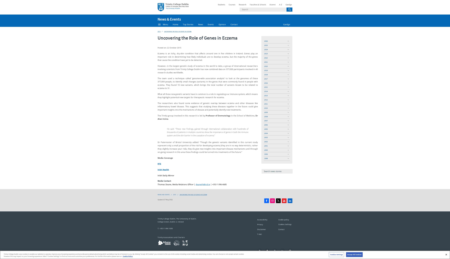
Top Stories (188, 24)
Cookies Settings (285, 224)
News (200, 24)
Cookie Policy (128, 256)
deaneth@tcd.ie (203, 184)
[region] (225, 255)
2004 (266, 133)
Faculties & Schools (258, 4)
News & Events (169, 19)
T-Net (259, 234)
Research (242, 4)
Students (221, 4)
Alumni (273, 4)
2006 (266, 125)
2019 (266, 70)
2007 (266, 121)
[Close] (446, 254)
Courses (232, 4)
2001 (266, 146)
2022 (266, 58)
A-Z (280, 4)
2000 (266, 150)
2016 (266, 83)
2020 (266, 66)
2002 (266, 142)
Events (211, 24)
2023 (266, 54)
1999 (266, 154)
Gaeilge (289, 4)
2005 (266, 129)
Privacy (260, 224)
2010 (266, 108)
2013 (266, 95)
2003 (266, 137)
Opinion (222, 24)
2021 (266, 62)
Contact (234, 24)
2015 (159, 31)
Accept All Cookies (354, 254)
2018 (266, 74)
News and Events (164, 194)
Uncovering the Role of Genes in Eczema (177, 31)
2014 (266, 91)
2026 (266, 41)
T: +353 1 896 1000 (165, 228)
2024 (266, 49)
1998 (266, 158)
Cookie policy (283, 220)
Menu (165, 24)
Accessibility (262, 220)
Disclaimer (261, 229)
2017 (266, 79)
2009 (266, 112)
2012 (266, 100)
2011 (266, 104)
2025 (266, 45)
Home (175, 24)
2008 (266, 116)
